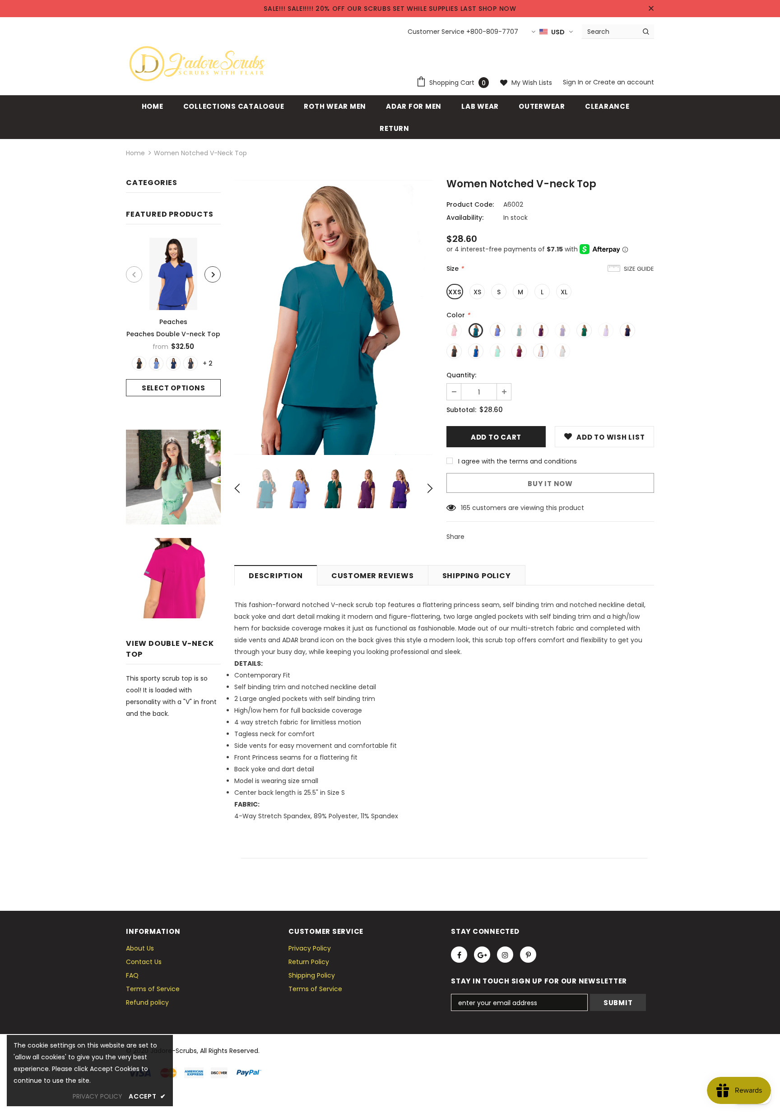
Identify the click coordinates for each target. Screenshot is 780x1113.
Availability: (464, 217)
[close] (650, 8)
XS (477, 292)
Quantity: (461, 375)
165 (465, 507)
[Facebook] (459, 954)
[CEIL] (156, 363)
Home (135, 153)
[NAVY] (173, 363)
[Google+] (482, 954)
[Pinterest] (528, 954)
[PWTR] (190, 363)
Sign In (574, 82)
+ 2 (208, 363)
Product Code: (470, 204)
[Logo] (197, 63)
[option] (173, 317)
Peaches (173, 321)
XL (564, 292)
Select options (173, 388)
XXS (454, 292)
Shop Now (497, 8)
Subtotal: (461, 409)
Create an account (623, 82)
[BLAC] (139, 363)
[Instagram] (505, 954)
